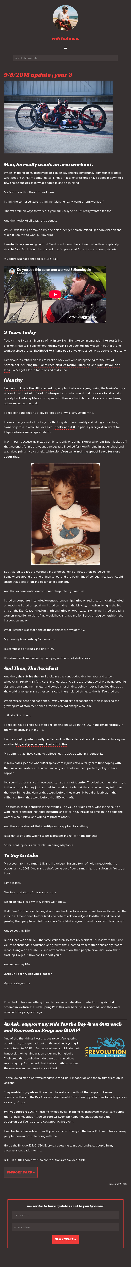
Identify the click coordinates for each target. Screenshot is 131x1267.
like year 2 (110, 340)
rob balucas (65, 38)
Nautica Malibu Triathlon (73, 365)
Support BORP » (21, 1172)
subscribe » (65, 1239)
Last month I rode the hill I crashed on (30, 388)
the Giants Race (43, 365)
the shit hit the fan (31, 676)
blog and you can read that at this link (41, 744)
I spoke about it (64, 427)
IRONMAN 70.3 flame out (51, 350)
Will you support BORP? (20, 1111)
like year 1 (59, 345)
